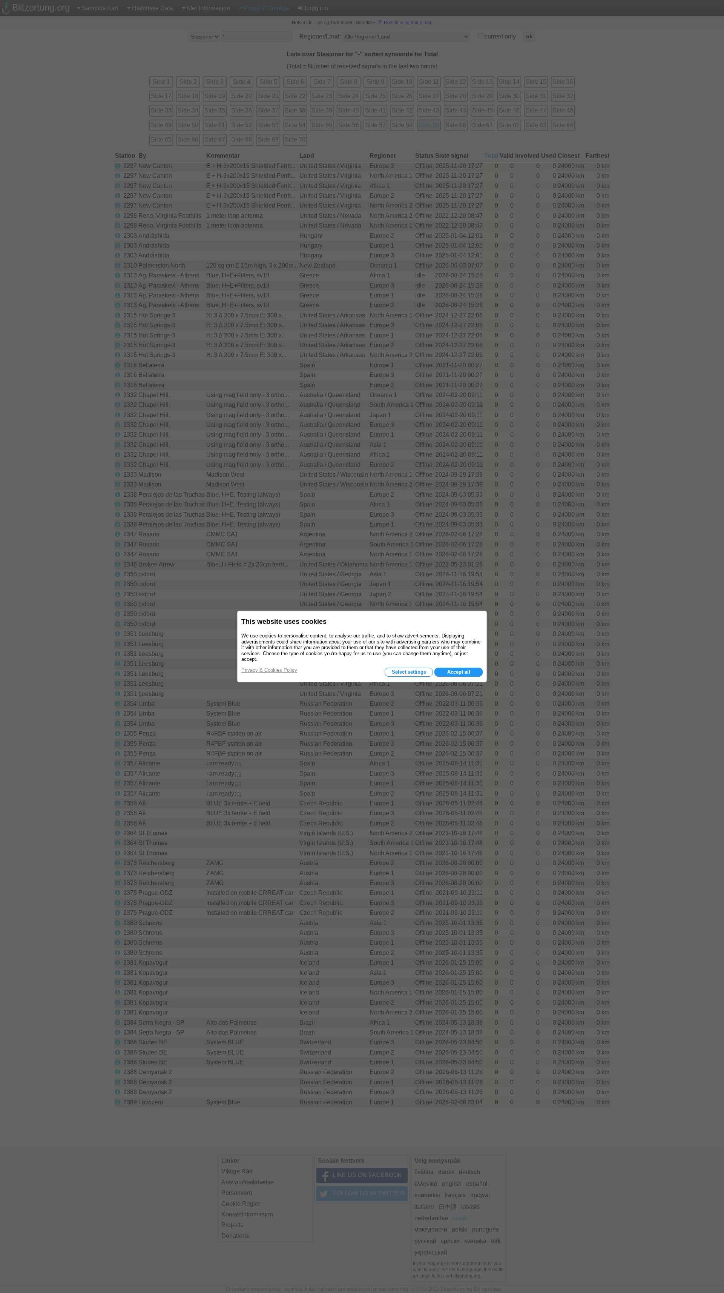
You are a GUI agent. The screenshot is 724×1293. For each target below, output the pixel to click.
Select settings (409, 672)
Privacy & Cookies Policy (269, 670)
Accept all (458, 672)
